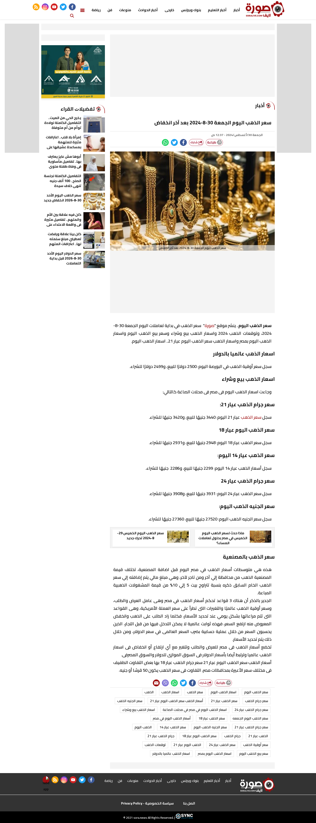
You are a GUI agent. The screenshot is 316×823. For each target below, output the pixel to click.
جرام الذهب (232, 736)
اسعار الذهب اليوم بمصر (215, 753)
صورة (209, 325)
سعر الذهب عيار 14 (173, 727)
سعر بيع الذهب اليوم (253, 753)
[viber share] (165, 682)
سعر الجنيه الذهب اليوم (210, 727)
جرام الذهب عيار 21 (160, 736)
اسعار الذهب (170, 692)
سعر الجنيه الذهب (129, 701)
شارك (194, 142)
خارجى (169, 10)
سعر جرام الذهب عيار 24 (251, 709)
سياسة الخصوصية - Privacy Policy (147, 803)
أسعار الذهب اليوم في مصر (172, 718)
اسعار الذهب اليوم (223, 692)
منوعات (125, 10)
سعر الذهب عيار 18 (211, 718)
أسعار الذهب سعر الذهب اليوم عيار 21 (176, 701)
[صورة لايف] (265, 9)
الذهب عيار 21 (258, 736)
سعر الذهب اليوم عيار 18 (199, 736)
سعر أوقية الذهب (255, 744)
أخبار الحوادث (148, 10)
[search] (72, 15)
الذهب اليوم (143, 727)
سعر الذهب (251, 417)
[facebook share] (183, 142)
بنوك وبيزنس (191, 10)
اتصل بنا (189, 803)
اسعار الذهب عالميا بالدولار (171, 753)
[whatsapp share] (165, 142)
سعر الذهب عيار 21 (224, 701)
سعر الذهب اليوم (256, 692)
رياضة (96, 10)
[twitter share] (174, 142)
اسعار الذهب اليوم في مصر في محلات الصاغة (195, 709)
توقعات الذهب (155, 744)
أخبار (236, 10)
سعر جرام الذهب (256, 701)
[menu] (82, 9)
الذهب (149, 692)
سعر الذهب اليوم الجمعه (250, 718)
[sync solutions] (184, 817)
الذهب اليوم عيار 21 (187, 744)
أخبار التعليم (217, 10)
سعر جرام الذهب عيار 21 (251, 727)
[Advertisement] (192, 67)
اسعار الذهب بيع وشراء (138, 709)
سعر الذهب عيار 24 (222, 744)
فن (109, 10)
